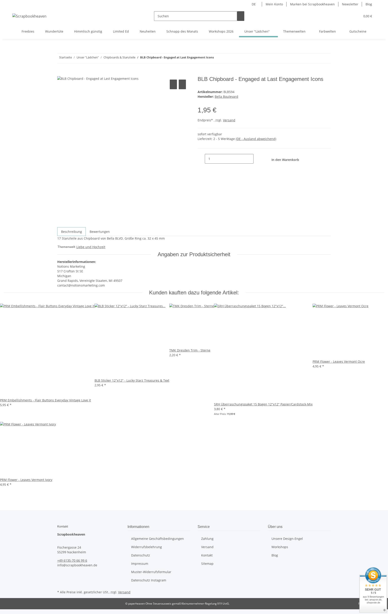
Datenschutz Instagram (148, 580)
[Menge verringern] (201, 159)
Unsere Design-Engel (287, 538)
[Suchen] (240, 16)
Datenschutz (140, 555)
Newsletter (350, 4)
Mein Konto (274, 4)
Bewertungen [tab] (100, 231)
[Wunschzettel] (355, 16)
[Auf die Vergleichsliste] (173, 84)
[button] (348, 16)
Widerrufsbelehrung (146, 547)
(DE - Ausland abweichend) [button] (256, 139)
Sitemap (207, 563)
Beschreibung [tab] (71, 231)
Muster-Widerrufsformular (151, 572)
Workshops (279, 547)
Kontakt (207, 555)
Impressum (139, 563)
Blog (369, 4)
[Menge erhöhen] (257, 159)
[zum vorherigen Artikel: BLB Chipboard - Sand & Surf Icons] (225, 58)
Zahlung (207, 538)
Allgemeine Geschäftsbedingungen (157, 538)
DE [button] (254, 4)
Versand (229, 120)
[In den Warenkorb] (60, 73)
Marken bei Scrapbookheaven (312, 4)
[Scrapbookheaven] (29, 16)
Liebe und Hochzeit (90, 247)
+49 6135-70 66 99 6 (72, 560)
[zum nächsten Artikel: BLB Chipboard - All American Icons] (217, 58)
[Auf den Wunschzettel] (182, 84)
